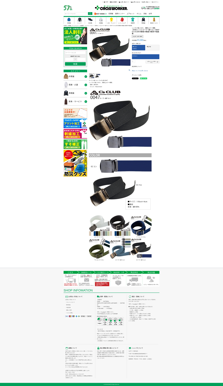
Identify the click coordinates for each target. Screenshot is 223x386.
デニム (139, 14)
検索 (90, 13)
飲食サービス (154, 23)
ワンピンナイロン (120, 237)
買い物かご (147, 2)
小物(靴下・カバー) (84, 25)
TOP (107, 2)
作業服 (69, 23)
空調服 (110, 14)
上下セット (131, 14)
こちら (103, 312)
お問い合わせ (136, 2)
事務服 (143, 23)
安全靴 (90, 23)
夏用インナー (120, 14)
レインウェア (122, 23)
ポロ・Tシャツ (111, 23)
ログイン (156, 2)
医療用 (133, 23)
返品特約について (137, 66)
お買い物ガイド (124, 2)
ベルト (91, 25)
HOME (65, 25)
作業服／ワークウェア (73, 25)
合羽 (150, 14)
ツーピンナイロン (141, 237)
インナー (79, 23)
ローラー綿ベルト (120, 260)
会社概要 (114, 2)
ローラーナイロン (99, 237)
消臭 (145, 14)
